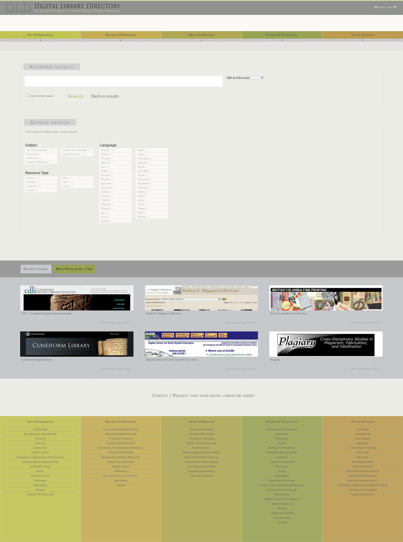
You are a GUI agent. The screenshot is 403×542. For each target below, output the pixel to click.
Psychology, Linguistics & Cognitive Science (363, 485)
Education (362, 457)
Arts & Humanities (40, 35)
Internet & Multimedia (121, 452)
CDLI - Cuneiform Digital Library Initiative (46, 313)
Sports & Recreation (362, 494)
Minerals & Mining (282, 504)
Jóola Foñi (142, 171)
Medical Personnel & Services (201, 457)
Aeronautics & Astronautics (282, 429)
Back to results (105, 96)
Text (65, 182)
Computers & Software (282, 462)
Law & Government (362, 466)
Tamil (140, 204)
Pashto (141, 192)
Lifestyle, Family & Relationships (40, 462)
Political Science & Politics (362, 480)
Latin (104, 167)
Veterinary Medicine (201, 475)
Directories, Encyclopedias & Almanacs (120, 447)
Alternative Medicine (201, 429)
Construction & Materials (121, 443)
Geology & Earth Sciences (282, 489)
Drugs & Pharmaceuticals (201, 443)
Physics (282, 508)
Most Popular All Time (74, 269)
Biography (362, 443)
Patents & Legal (121, 466)
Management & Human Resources (120, 457)
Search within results (41, 95)
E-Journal (31, 186)
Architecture (40, 429)
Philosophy (40, 480)
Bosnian (105, 208)
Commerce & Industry (121, 438)
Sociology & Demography (362, 489)
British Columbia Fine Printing (288, 313)
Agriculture (282, 434)
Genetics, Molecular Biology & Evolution (282, 485)
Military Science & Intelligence (282, 499)
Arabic (104, 171)
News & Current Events (121, 462)
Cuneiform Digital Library (36, 359)
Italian (140, 167)
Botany (282, 443)
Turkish (105, 200)
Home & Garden (40, 452)
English (105, 150)
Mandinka (143, 183)
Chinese (105, 158)
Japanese (106, 183)
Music (40, 471)
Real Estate (120, 480)
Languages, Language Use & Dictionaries (40, 457)
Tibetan (141, 208)
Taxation (121, 485)
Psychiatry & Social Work (201, 466)
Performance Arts (40, 475)
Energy (282, 471)
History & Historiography (363, 475)
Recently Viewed (36, 269)
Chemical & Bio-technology (282, 452)
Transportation (282, 517)
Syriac (140, 200)
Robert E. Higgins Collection (163, 313)
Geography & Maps (363, 462)
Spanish (105, 162)
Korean (141, 175)
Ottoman (142, 187)
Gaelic (140, 150)
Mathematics (282, 494)
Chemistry (282, 457)
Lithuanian (143, 179)
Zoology (282, 522)
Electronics (282, 466)
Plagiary (275, 359)
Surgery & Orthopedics (201, 471)
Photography (40, 485)
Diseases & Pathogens (201, 438)
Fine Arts (40, 443)
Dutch (104, 217)
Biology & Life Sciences (282, 447)
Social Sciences (362, 35)
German (105, 175)
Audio (29, 178)
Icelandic (142, 162)
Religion (40, 489)
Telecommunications (282, 513)
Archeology (362, 429)
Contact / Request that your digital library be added (203, 395)
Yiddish (141, 217)
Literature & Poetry (40, 466)
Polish (140, 196)
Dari (103, 212)
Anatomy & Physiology (201, 434)
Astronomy (282, 438)
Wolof (140, 212)
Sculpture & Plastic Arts (40, 494)
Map (65, 178)
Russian (105, 179)
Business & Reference (121, 35)
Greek (140, 154)
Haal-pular (143, 158)
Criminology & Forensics (362, 447)
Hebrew (105, 192)
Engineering (282, 475)
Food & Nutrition (201, 447)
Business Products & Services (121, 475)
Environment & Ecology (282, 480)
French (105, 154)
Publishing (121, 471)
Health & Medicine (201, 35)
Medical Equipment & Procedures (201, 452)
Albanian (106, 204)
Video (66, 186)
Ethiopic (105, 221)
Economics (362, 452)
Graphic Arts (40, 447)
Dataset (30, 182)
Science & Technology (282, 35)
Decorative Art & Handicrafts (40, 434)
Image (30, 190)
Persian (105, 196)
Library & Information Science (362, 471)
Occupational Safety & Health (201, 462)
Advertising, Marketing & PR (120, 434)
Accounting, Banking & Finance (121, 429)
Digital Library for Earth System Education (172, 359)
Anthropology (362, 434)
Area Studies (362, 438)
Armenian (106, 187)
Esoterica (40, 438)
